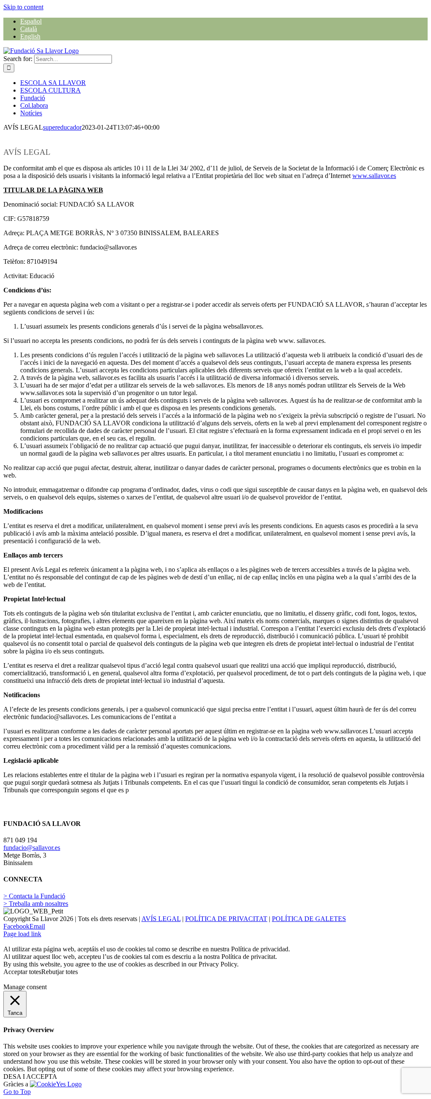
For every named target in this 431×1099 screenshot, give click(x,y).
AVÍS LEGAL (161, 918)
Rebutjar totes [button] (59, 971)
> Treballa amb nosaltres (35, 903)
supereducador (62, 127)
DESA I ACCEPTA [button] (30, 1076)
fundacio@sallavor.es (31, 847)
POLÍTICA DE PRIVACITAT (226, 918)
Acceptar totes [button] (22, 971)
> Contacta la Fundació (34, 896)
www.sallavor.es (374, 175)
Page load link (22, 933)
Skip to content (23, 7)
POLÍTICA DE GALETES (309, 918)
